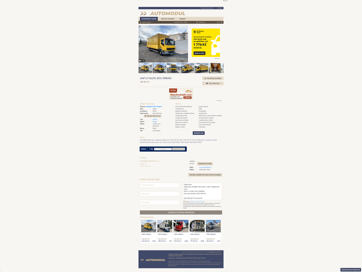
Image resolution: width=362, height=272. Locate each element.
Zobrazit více (198, 133)
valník (155, 119)
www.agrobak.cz (205, 167)
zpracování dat (218, 254)
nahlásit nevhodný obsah (176, 255)
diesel (155, 121)
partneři (211, 254)
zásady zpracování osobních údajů (198, 254)
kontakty (175, 254)
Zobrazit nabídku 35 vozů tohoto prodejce (205, 175)
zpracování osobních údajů (197, 201)
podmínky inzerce (184, 254)
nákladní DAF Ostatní (154, 106)
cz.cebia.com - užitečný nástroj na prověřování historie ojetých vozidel (186, 258)
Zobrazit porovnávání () (351, 270)
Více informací (214, 83)
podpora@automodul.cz (214, 252)
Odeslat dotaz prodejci (181, 212)
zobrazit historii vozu (154, 116)
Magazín (182, 19)
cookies (170, 254)
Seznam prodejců (167, 19)
